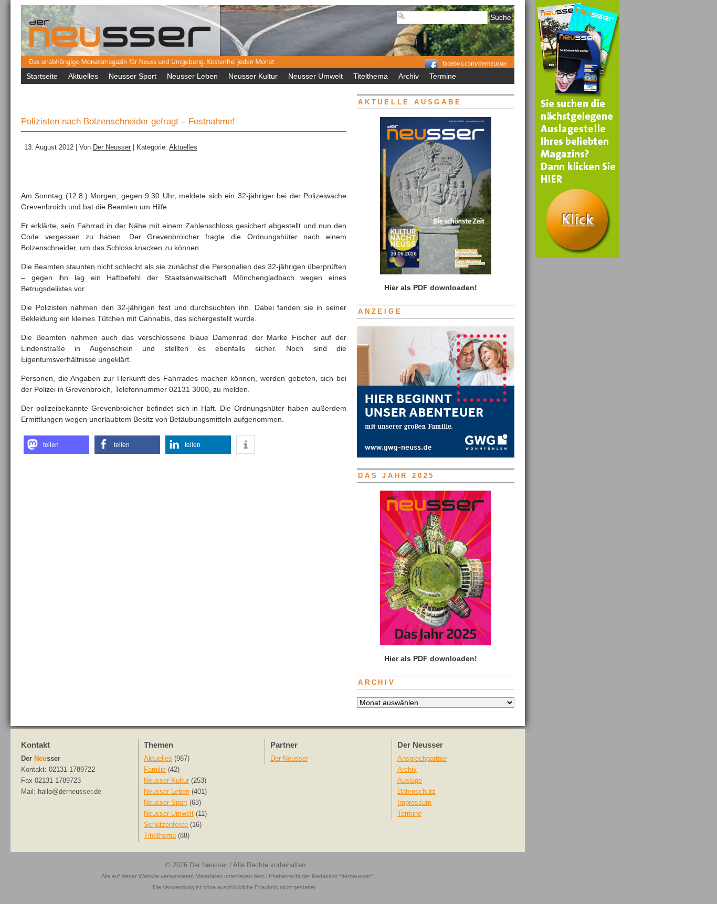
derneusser (356, 876)
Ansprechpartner (422, 758)
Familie (155, 769)
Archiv (408, 76)
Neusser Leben (192, 76)
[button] (56, 444)
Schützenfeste (166, 824)
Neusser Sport (132, 76)
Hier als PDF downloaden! (429, 658)
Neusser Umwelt (315, 76)
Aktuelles (83, 76)
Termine (442, 76)
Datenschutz (416, 791)
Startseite (42, 76)
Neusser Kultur (253, 76)
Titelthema (370, 76)
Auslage (409, 780)
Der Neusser (112, 147)
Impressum (414, 802)
